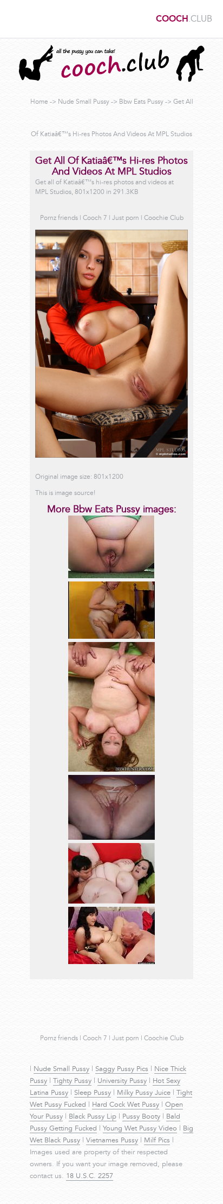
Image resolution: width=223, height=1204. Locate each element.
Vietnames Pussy (112, 1141)
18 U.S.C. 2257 (89, 1176)
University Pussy (122, 1081)
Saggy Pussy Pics (121, 1069)
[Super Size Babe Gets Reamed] (111, 902)
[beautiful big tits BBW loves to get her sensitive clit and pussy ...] (111, 962)
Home (39, 102)
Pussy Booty (141, 1117)
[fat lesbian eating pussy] (111, 637)
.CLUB (184, 19)
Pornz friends (59, 218)
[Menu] (13, 18)
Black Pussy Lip (92, 1117)
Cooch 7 (95, 218)
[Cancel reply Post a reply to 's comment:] (111, 576)
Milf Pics (157, 1141)
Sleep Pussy (92, 1093)
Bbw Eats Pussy (141, 102)
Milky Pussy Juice (143, 1093)
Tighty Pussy (72, 1081)
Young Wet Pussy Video (140, 1129)
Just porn (125, 218)
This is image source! (65, 493)
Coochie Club (163, 218)
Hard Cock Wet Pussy (125, 1105)
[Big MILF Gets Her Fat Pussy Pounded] (111, 770)
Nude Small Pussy (83, 102)
